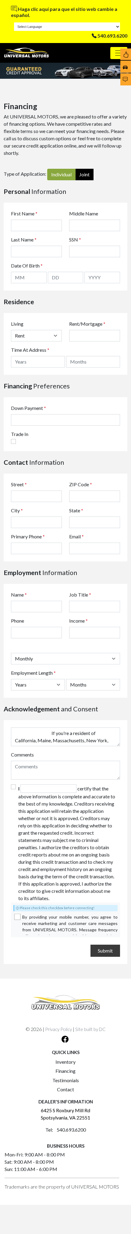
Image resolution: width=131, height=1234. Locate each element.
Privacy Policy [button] (58, 1029)
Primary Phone (28, 536)
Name (19, 594)
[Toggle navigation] (118, 53)
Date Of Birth (27, 265)
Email (76, 536)
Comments (22, 754)
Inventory (65, 1062)
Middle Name (83, 213)
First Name (24, 213)
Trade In (19, 434)
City (17, 510)
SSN (75, 239)
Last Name (24, 239)
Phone (17, 621)
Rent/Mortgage (85, 324)
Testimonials (65, 1080)
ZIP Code (80, 484)
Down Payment (27, 408)
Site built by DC (90, 1029)
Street (19, 484)
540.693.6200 (112, 35)
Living (17, 324)
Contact (65, 1089)
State (76, 510)
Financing (65, 1071)
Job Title (80, 594)
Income (77, 621)
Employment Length (33, 673)
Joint (84, 174)
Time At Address (28, 350)
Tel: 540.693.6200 (65, 1130)
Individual (61, 174)
